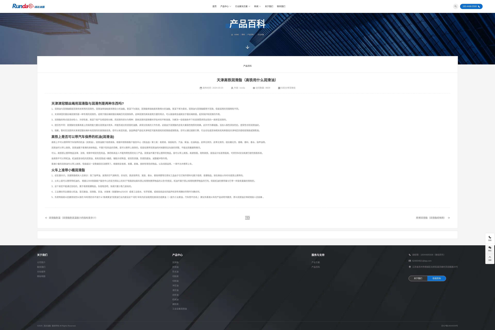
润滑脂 (175, 262)
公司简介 (41, 262)
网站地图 (41, 276)
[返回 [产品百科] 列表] (247, 218)
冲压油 (175, 285)
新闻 (256, 6)
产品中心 (224, 6)
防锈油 (175, 267)
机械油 (175, 299)
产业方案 (316, 262)
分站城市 (41, 272)
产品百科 (251, 35)
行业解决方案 (241, 6)
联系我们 (281, 6)
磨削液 (175, 304)
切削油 (175, 281)
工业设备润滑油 (179, 309)
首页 (214, 6)
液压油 (175, 290)
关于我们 (269, 6)
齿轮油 (175, 295)
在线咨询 (436, 278)
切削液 (175, 276)
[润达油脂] (28, 6)
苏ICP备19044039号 (449, 326)
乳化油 (175, 272)
